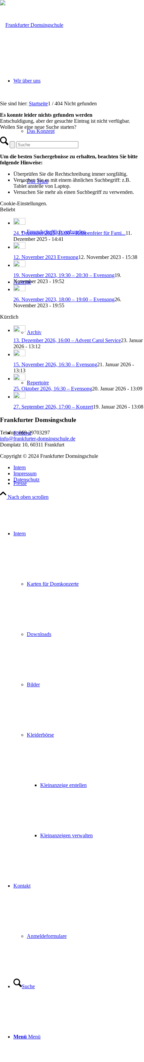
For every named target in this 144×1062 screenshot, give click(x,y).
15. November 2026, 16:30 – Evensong (55, 364)
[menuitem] (78, 483)
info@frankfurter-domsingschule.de (37, 438)
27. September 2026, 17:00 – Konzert (53, 407)
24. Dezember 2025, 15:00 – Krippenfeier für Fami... (69, 233)
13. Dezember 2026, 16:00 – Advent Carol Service (67, 340)
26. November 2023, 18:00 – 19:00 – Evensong (64, 299)
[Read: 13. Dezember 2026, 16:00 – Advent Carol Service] (19, 330)
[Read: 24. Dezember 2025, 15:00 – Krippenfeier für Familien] (19, 223)
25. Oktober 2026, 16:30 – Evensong (52, 388)
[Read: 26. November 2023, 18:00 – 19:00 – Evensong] (19, 289)
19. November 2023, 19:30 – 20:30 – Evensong (64, 275)
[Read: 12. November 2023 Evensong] (19, 247)
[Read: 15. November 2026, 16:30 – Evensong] (19, 354)
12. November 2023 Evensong (45, 257)
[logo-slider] (31, 25)
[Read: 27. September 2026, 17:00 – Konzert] (19, 397)
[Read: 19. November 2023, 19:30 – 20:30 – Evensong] (19, 265)
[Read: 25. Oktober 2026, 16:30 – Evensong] (19, 378)
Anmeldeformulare (47, 936)
